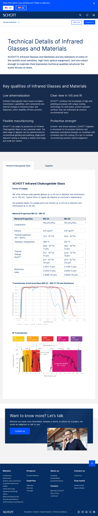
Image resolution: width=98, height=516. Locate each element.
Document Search (56, 481)
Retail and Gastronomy (11, 497)
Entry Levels (54, 493)
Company (53, 475)
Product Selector (33, 475)
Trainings (30, 491)
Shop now (76, 22)
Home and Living (9, 489)
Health (5, 486)
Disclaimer (28, 512)
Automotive (7, 478)
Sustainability (55, 478)
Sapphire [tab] (49, 166)
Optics (5, 494)
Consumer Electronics (11, 483)
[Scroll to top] (92, 463)
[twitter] (90, 512)
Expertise (30, 485)
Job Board (54, 496)
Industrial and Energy (10, 491)
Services (30, 488)
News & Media (79, 488)
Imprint (36, 512)
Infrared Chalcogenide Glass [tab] (18, 166)
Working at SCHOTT (57, 491)
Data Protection (46, 512)
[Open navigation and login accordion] (87, 15)
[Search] (80, 15)
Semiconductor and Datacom (13, 502)
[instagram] (83, 512)
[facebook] (79, 512)
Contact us (89, 22)
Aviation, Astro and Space (12, 481)
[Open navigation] (93, 15)
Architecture (7, 475)
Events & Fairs (79, 485)
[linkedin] (86, 512)
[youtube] (94, 512)
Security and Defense (10, 499)
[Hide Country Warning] (94, 3)
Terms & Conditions (60, 512)
